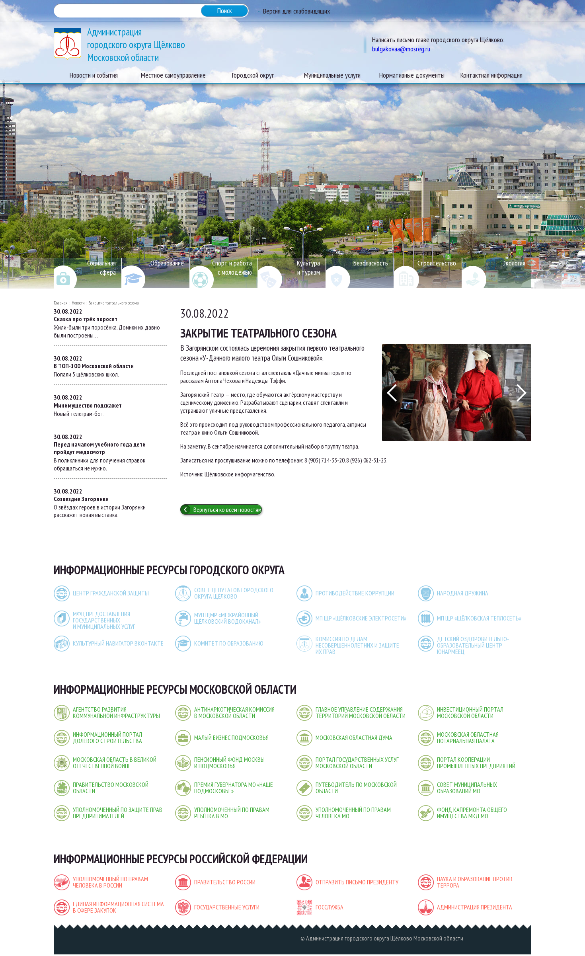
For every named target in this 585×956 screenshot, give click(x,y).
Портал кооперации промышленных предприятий (476, 762)
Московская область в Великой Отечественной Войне (114, 762)
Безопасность (370, 262)
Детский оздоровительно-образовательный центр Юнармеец (473, 645)
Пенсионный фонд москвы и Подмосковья (229, 762)
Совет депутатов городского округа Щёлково (233, 593)
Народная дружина (462, 593)
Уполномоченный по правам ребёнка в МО (231, 813)
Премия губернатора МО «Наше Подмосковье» (233, 787)
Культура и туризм (308, 267)
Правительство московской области (110, 787)
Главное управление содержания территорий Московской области (361, 712)
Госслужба (329, 907)
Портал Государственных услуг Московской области (357, 762)
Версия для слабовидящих (296, 11)
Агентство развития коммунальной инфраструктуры (116, 712)
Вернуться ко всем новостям (227, 509)
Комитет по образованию (228, 643)
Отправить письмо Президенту (357, 882)
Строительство (436, 262)
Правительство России (224, 882)
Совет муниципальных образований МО (467, 787)
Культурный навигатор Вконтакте (118, 643)
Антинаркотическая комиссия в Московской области (234, 712)
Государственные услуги (226, 907)
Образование (167, 262)
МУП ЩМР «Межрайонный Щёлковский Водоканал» (227, 618)
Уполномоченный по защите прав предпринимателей (117, 813)
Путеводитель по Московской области (356, 787)
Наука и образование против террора (475, 882)
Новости (78, 303)
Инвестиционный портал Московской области (470, 712)
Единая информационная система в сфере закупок (118, 907)
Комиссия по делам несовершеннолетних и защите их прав (357, 645)
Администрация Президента (474, 907)
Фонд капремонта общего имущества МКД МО (472, 813)
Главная (61, 303)
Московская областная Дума (354, 737)
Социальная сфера (101, 267)
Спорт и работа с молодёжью (232, 267)
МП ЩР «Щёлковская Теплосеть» (479, 618)
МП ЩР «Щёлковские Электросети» (361, 618)
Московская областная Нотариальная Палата (468, 737)
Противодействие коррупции (355, 593)
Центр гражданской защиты (111, 593)
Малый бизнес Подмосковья (231, 737)
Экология (514, 262)
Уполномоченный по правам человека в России (110, 882)
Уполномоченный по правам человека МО (353, 813)
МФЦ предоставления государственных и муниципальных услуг (104, 620)
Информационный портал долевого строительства (107, 737)
